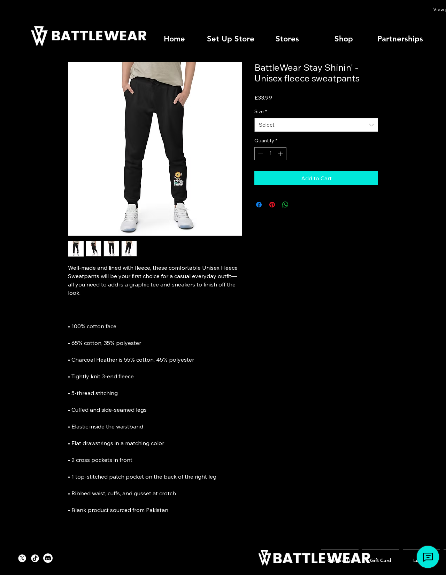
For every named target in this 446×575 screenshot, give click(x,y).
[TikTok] (35, 558)
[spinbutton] (270, 154)
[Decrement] (259, 154)
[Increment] (281, 154)
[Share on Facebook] (259, 204)
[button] (287, 36)
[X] (22, 558)
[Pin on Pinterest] (272, 204)
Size (260, 111)
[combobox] (316, 125)
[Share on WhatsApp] (285, 204)
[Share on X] (298, 204)
